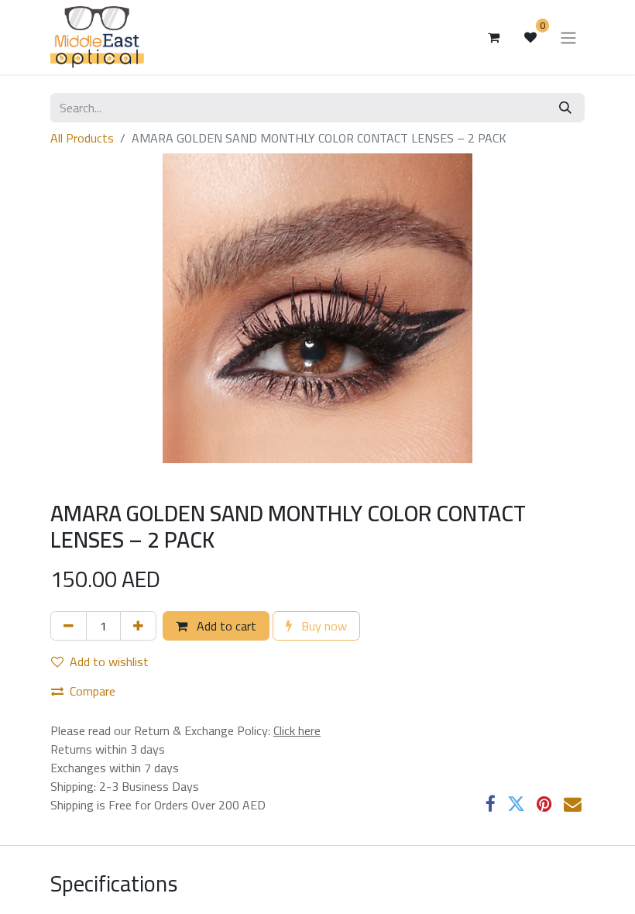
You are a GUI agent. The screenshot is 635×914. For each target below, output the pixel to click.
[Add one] (138, 626)
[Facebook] (491, 804)
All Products (82, 137)
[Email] (573, 804)
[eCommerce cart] (493, 37)
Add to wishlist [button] (109, 661)
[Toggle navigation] (568, 37)
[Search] (565, 107)
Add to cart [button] (225, 625)
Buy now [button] (322, 625)
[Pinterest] (544, 804)
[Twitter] (516, 804)
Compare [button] (92, 691)
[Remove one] (68, 626)
